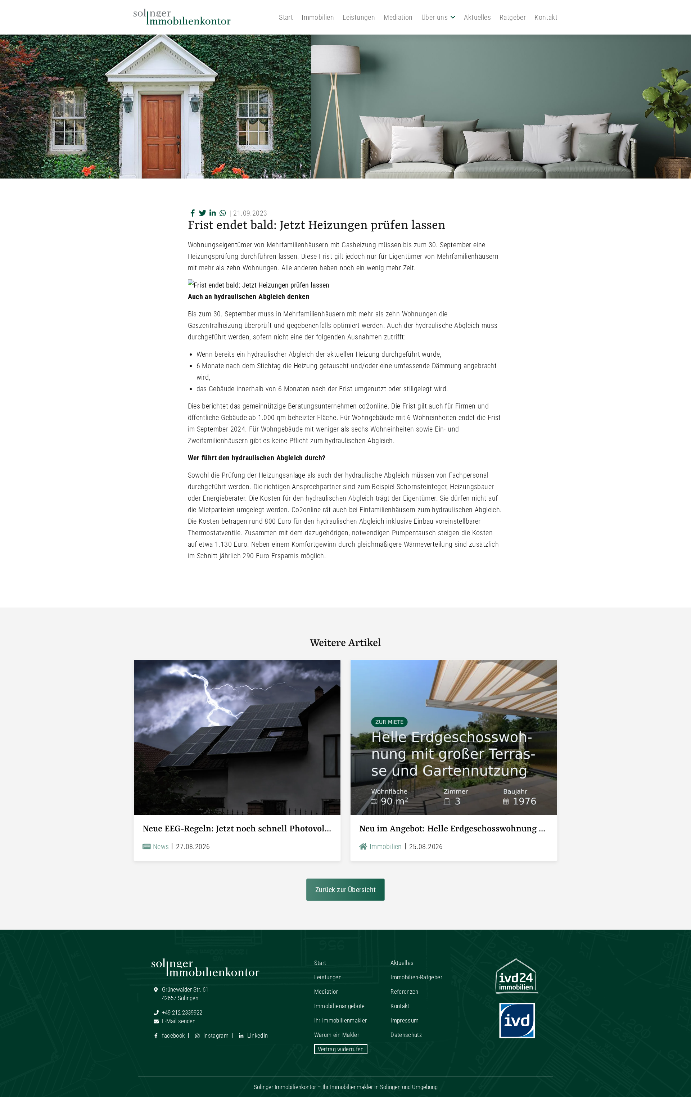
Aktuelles (477, 17)
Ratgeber (513, 17)
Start (286, 17)
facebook (173, 1035)
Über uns (434, 17)
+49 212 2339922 (181, 1012)
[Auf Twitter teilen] (203, 213)
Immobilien (318, 17)
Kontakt (545, 17)
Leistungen (359, 17)
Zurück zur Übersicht (345, 889)
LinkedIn (256, 1035)
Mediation (398, 17)
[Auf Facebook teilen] (193, 213)
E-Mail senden (178, 1021)
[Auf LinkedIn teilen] (213, 213)
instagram (215, 1035)
